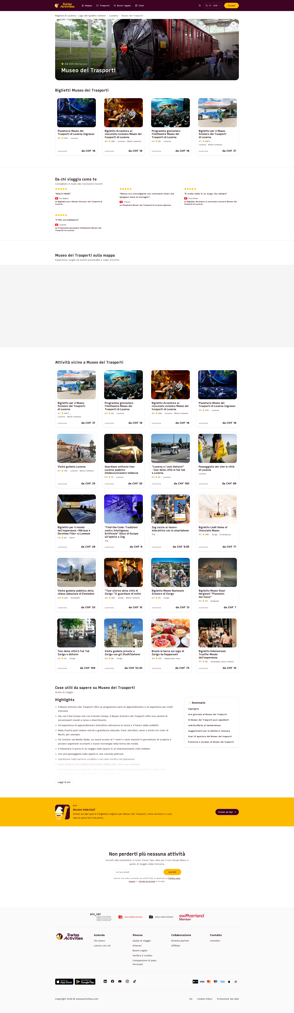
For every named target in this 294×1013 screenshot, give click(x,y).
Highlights (193, 709)
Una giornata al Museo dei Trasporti (207, 714)
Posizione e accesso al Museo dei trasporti (211, 742)
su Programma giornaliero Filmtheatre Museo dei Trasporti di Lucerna (78, 229)
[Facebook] (112, 981)
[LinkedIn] (105, 981)
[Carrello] (199, 5)
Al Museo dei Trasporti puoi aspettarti (208, 720)
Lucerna (113, 15)
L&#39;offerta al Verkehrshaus (204, 725)
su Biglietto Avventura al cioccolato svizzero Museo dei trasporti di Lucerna (210, 203)
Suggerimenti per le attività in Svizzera (209, 731)
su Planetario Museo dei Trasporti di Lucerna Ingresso (145, 205)
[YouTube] (119, 981)
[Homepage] (66, 5)
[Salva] (233, 24)
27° (222, 24)
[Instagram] (127, 981)
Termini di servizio (147, 881)
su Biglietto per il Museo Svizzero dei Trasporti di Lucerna (78, 203)
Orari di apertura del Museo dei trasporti (210, 736)
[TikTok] (134, 981)
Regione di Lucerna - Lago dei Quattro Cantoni (80, 15)
